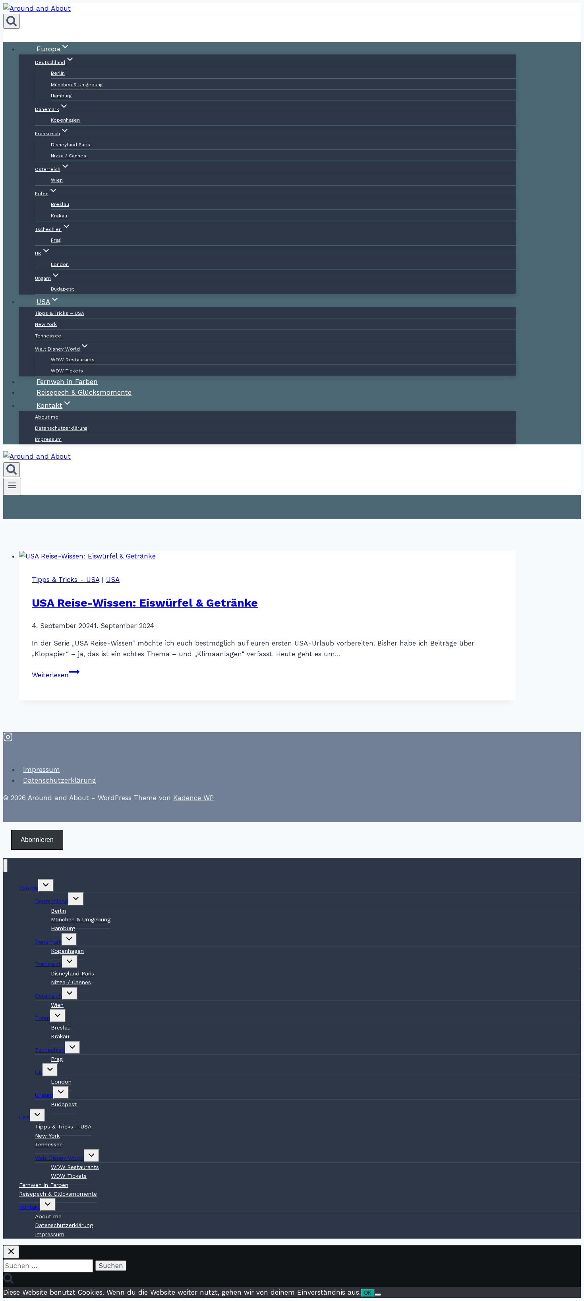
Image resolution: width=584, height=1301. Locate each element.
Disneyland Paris (70, 144)
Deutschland (51, 901)
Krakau (59, 216)
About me (46, 417)
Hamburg (61, 96)
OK (367, 1293)
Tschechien (50, 1050)
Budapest (64, 1104)
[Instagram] (8, 739)
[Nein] (378, 1294)
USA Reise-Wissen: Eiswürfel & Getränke (145, 602)
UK (39, 1072)
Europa (28, 887)
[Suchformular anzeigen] (11, 21)
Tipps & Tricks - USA (65, 580)
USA (113, 580)
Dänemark (48, 941)
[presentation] (267, 556)
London (60, 264)
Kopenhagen (65, 120)
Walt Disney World (59, 1158)
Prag (56, 240)
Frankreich (48, 964)
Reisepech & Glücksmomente (58, 1193)
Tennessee (48, 336)
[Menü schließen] (5, 865)
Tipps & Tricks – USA (59, 313)
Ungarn (44, 1095)
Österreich (48, 996)
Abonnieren (37, 839)
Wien (57, 180)
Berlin (58, 73)
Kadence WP (193, 798)
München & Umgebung (76, 84)
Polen (42, 1018)
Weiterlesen (55, 675)
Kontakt (29, 1207)
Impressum (48, 439)
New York (46, 324)
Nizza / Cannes (68, 156)
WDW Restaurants (73, 360)
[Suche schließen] (11, 1251)
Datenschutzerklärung (61, 428)
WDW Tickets (69, 1176)
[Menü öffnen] (12, 486)
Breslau (60, 204)
